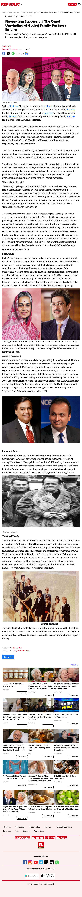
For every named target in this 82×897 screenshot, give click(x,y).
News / (4, 12)
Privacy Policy (34, 827)
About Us (7, 827)
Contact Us (19, 827)
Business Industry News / (31, 12)
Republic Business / (14, 12)
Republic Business (9, 49)
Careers (26, 831)
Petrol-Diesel (39, 831)
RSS (16, 831)
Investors (7, 831)
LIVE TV (73, 4)
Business (14, 106)
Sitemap (48, 827)
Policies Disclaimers (64, 827)
